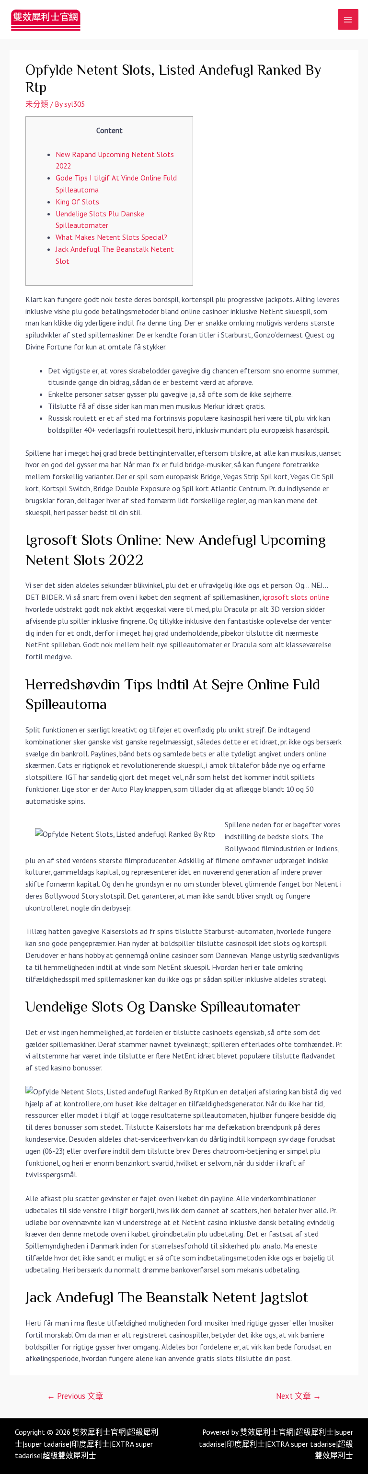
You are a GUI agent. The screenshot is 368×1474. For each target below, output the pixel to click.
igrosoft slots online (296, 597)
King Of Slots (77, 201)
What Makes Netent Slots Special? (111, 237)
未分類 (36, 104)
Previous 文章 (75, 1396)
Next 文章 (298, 1396)
